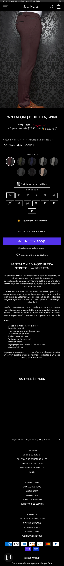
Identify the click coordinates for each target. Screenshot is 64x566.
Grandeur (32, 190)
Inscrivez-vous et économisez (31, 440)
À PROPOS (32, 514)
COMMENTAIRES (32, 527)
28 (10, 195)
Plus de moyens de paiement (32, 248)
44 (32, 211)
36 (27, 203)
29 (19, 195)
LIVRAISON (32, 450)
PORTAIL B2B (32, 495)
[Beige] (43, 172)
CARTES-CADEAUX (32, 523)
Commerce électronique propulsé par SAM (32, 563)
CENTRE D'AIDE (32, 482)
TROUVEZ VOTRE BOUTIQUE (32, 519)
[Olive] (21, 161)
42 (54, 203)
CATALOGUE (32, 491)
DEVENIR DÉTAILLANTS (32, 500)
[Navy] (32, 161)
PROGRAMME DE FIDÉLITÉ (32, 468)
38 (36, 203)
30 (28, 195)
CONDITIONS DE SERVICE (32, 504)
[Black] (32, 172)
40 (45, 203)
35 (19, 203)
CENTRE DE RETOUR (32, 455)
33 (54, 195)
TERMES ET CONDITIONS (32, 463)
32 (45, 195)
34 (10, 203)
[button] (60, 59)
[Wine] (10, 161)
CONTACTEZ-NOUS (32, 487)
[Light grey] (43, 161)
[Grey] (54, 161)
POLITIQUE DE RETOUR (32, 536)
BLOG (32, 472)
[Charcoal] (21, 172)
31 (36, 195)
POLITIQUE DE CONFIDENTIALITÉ (32, 459)
